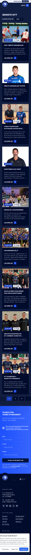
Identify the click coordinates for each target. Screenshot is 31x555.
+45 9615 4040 (9, 500)
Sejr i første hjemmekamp (13, 45)
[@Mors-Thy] (17, 506)
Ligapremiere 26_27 (11, 250)
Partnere (5, 519)
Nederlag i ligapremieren (13, 210)
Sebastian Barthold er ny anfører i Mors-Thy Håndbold (12, 335)
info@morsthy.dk (11, 502)
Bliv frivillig (5, 524)
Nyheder (4, 516)
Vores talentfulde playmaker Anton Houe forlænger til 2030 (13, 128)
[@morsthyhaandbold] (13, 506)
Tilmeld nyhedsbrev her (15, 460)
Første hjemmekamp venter (14, 86)
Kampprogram (20, 516)
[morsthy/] (7, 506)
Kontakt (4, 521)
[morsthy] (3, 506)
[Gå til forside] (5, 477)
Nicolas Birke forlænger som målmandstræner (13, 292)
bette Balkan (19, 519)
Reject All (15, 549)
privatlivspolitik (15, 466)
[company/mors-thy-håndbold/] (10, 506)
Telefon (4, 451)
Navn (3, 436)
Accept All (24, 549)
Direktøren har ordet (12, 169)
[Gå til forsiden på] (5, 4)
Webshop (18, 521)
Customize (5, 549)
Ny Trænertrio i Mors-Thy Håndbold (12, 377)
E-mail (4, 444)
